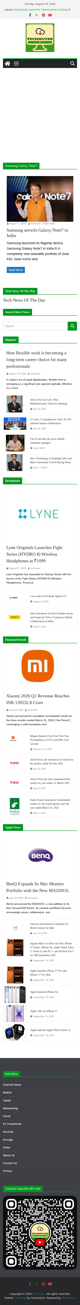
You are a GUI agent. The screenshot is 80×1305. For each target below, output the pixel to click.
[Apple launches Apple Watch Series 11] (15, 1032)
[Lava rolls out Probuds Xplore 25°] (15, 598)
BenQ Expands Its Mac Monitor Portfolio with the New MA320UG (37, 887)
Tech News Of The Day (24, 300)
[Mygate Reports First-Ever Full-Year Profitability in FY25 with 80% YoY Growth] (15, 742)
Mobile (7, 1092)
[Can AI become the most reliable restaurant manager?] (15, 443)
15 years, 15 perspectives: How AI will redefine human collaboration (50, 421)
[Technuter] (7, 63)
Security (8, 1131)
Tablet (7, 1100)
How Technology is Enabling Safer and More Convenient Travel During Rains (51, 460)
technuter (36, 223)
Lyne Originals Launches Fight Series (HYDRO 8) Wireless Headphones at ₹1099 (34, 554)
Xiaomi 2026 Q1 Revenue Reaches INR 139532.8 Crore (38, 699)
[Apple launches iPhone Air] (15, 994)
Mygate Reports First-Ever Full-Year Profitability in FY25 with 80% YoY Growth (49, 740)
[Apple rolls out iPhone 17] (15, 1013)
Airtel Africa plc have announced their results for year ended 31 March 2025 (50, 781)
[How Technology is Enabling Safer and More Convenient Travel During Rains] (15, 463)
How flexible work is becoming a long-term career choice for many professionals (36, 359)
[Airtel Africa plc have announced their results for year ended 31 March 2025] (15, 783)
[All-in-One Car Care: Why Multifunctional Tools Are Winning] (15, 404)
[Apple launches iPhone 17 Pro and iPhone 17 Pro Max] (15, 975)
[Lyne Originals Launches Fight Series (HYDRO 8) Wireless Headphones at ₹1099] (40, 514)
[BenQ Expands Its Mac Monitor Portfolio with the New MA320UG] (40, 855)
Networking (10, 1108)
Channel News (12, 1084)
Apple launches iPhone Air (44, 992)
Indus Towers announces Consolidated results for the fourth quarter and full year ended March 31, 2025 (50, 804)
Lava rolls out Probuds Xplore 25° (48, 596)
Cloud (6, 1116)
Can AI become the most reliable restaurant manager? (47, 441)
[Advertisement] (40, 110)
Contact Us (10, 1163)
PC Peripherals (12, 1124)
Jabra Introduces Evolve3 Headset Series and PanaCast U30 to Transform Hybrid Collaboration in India (51, 617)
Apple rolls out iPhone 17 (43, 1011)
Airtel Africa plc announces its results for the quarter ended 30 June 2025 (51, 761)
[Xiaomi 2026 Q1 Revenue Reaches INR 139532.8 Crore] (40, 667)
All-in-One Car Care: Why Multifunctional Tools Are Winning (48, 401)
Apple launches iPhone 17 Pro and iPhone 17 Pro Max (48, 972)
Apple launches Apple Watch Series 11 (50, 1030)
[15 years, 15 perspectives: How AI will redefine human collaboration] (15, 424)
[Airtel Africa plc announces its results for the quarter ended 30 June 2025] (15, 764)
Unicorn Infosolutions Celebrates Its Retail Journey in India (49, 926)
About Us (9, 1155)
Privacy (7, 1171)
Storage (8, 1139)
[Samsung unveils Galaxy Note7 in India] (40, 199)
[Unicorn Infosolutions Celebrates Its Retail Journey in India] (15, 928)
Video (6, 1147)
